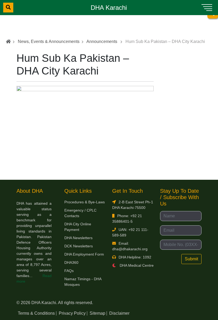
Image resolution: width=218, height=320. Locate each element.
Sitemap (97, 313)
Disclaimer (119, 313)
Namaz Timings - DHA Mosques (82, 282)
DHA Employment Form (84, 254)
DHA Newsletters (78, 238)
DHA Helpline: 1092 (135, 257)
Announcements (101, 41)
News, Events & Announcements (48, 41)
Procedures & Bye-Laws (84, 202)
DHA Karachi (109, 7)
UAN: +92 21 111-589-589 (130, 232)
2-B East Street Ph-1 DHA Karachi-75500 (132, 205)
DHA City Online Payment (77, 227)
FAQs (69, 271)
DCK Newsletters (78, 246)
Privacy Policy (72, 313)
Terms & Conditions (36, 313)
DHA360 (71, 262)
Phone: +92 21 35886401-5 (127, 218)
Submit (191, 259)
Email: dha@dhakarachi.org (130, 246)
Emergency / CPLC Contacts (80, 213)
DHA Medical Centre (136, 265)
